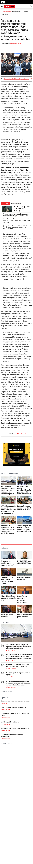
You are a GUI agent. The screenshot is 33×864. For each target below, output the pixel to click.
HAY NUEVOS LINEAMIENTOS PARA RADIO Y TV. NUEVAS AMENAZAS (17, 665)
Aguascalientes (6, 11)
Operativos (5, 14)
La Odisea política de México (24, 579)
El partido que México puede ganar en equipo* (7, 563)
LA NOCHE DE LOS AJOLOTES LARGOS (24, 562)
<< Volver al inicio (6, 692)
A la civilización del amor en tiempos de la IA (8, 598)
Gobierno (25, 11)
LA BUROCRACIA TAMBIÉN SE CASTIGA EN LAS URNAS (7, 581)
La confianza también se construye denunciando (22, 599)
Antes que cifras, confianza (7, 616)
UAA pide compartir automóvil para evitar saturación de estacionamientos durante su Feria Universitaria (18, 683)
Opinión (4, 703)
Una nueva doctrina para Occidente (24, 616)
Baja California (6, 709)
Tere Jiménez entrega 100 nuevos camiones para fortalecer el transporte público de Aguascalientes (18, 646)
